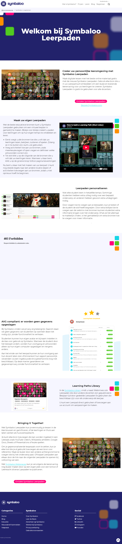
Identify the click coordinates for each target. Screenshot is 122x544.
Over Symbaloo (32, 516)
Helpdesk (5, 528)
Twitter (79, 519)
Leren (87, 4)
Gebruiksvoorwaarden (34, 530)
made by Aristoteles (5, 537)
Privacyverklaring (32, 528)
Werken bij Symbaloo (34, 525)
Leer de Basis (31, 519)
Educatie (5, 522)
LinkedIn (79, 522)
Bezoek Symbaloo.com (91, 105)
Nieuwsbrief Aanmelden (11, 525)
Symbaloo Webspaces (16, 464)
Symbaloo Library (73, 390)
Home (4, 516)
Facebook (80, 516)
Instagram (80, 525)
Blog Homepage (7, 10)
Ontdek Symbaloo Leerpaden (91, 101)
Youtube (79, 528)
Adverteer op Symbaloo (35, 522)
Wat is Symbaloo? (69, 4)
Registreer (100, 4)
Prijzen (80, 4)
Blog (93, 4)
